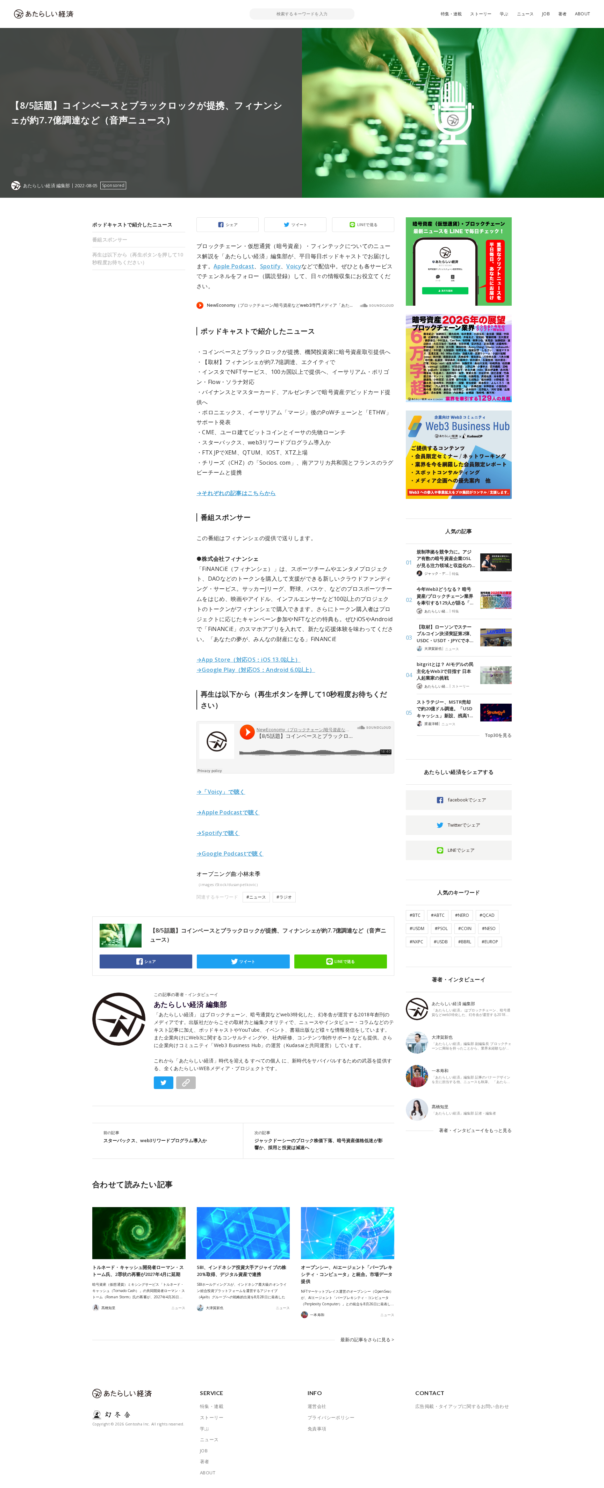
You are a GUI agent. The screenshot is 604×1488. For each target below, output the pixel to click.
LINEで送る (367, 224)
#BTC (415, 915)
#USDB (441, 942)
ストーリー (480, 14)
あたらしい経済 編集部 (190, 1004)
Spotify (270, 266)
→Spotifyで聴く (218, 833)
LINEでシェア (461, 850)
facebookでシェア (467, 800)
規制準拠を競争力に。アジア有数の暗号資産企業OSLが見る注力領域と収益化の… (446, 558)
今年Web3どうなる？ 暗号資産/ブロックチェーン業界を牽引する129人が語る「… (445, 596)
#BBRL (464, 942)
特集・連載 (451, 14)
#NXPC (416, 942)
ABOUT (582, 14)
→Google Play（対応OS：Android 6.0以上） (255, 670)
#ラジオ (284, 897)
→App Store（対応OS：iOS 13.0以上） (248, 659)
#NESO (489, 928)
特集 (455, 573)
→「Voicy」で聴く (220, 792)
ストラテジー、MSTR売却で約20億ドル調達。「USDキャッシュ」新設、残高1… (445, 709)
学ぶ (504, 14)
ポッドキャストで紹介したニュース (132, 224)
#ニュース (256, 897)
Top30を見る (498, 735)
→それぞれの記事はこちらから (236, 493)
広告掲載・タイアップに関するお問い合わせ (462, 1406)
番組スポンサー (109, 239)
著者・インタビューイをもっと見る (475, 1130)
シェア (232, 224)
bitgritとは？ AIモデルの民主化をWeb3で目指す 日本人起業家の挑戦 (445, 671)
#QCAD (487, 915)
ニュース (525, 14)
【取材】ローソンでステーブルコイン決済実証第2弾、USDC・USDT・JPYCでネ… (445, 634)
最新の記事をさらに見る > (367, 1339)
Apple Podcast (234, 266)
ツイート (300, 224)
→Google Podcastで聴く (230, 853)
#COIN (465, 928)
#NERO (462, 915)
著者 (562, 14)
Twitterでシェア (464, 825)
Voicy (293, 266)
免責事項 (317, 1428)
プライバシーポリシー (331, 1417)
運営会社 (317, 1406)
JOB (546, 14)
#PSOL (441, 928)
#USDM (417, 928)
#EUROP (490, 942)
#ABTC (438, 915)
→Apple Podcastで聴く (228, 812)
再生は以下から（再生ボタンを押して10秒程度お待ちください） (137, 258)
